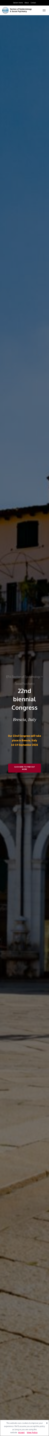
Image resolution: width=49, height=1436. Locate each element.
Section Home (18, 3)
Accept (21, 1432)
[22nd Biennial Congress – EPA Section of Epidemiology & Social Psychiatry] (18, 10)
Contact (33, 3)
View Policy (32, 1432)
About (26, 3)
